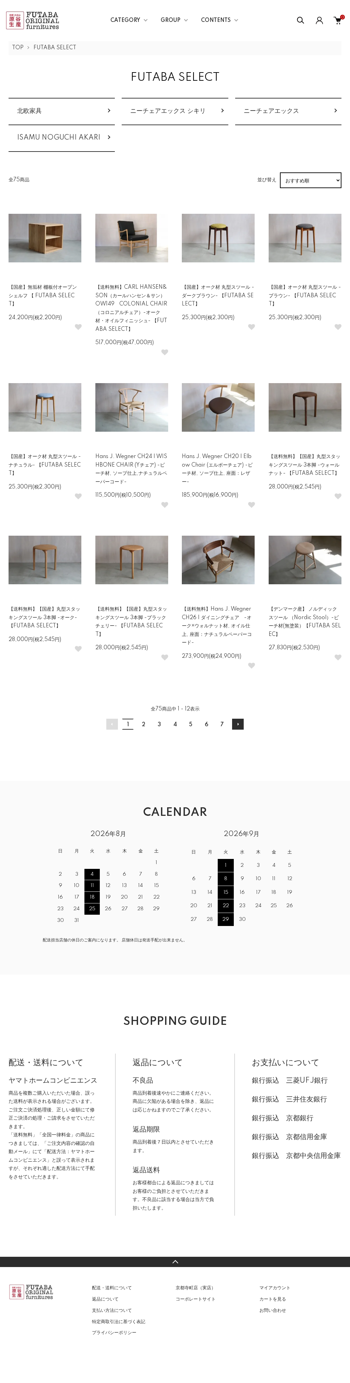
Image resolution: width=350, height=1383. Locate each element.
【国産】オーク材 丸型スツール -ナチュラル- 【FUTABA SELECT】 (45, 465)
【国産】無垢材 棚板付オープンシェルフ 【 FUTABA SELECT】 (43, 296)
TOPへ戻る (175, 1262)
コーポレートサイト (196, 1299)
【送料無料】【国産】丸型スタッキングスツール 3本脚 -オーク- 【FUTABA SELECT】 (44, 617)
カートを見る (272, 1299)
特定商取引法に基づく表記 (118, 1321)
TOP (18, 48)
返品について (105, 1299)
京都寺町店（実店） (196, 1288)
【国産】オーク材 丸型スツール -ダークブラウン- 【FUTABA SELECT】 (218, 296)
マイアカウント (275, 1288)
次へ (238, 724)
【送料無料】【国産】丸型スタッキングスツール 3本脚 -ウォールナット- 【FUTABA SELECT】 (304, 465)
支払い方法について (112, 1310)
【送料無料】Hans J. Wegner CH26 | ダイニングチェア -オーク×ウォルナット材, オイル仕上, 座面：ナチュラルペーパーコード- (217, 625)
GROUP (170, 20)
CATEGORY (125, 20)
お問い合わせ (272, 1310)
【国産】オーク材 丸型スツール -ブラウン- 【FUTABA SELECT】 (305, 296)
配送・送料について (112, 1288)
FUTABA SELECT (54, 48)
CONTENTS (216, 20)
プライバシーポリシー (114, 1332)
